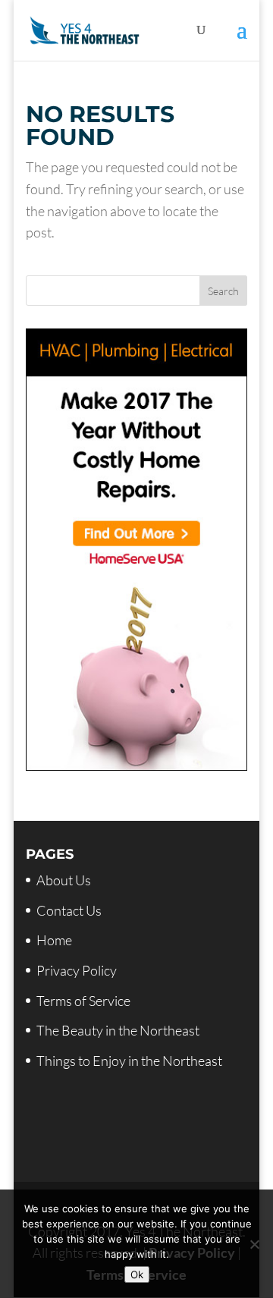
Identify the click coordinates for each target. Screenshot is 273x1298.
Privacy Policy (76, 970)
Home (54, 940)
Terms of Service (83, 1000)
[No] (254, 1244)
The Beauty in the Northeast (117, 1030)
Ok (136, 1274)
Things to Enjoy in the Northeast (129, 1060)
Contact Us (69, 910)
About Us (63, 880)
